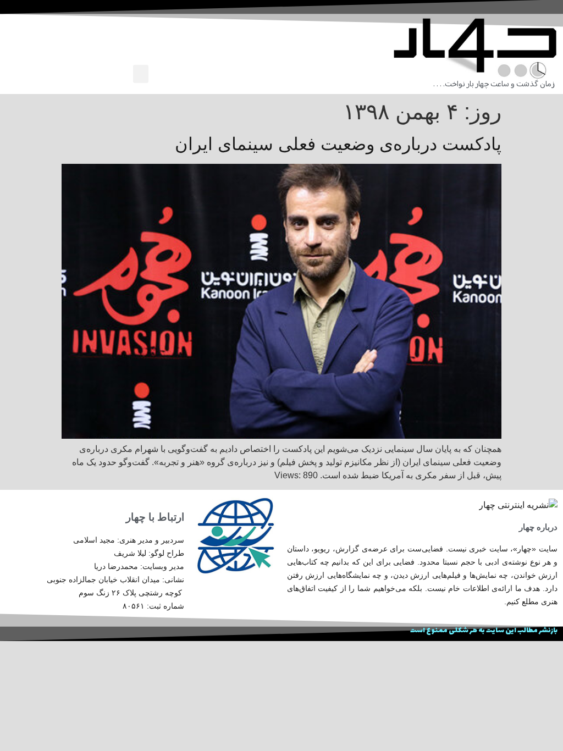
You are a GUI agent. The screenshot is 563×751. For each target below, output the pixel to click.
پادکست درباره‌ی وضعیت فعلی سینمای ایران (338, 144)
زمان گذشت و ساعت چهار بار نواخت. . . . (494, 84)
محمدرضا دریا (116, 566)
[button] (140, 74)
